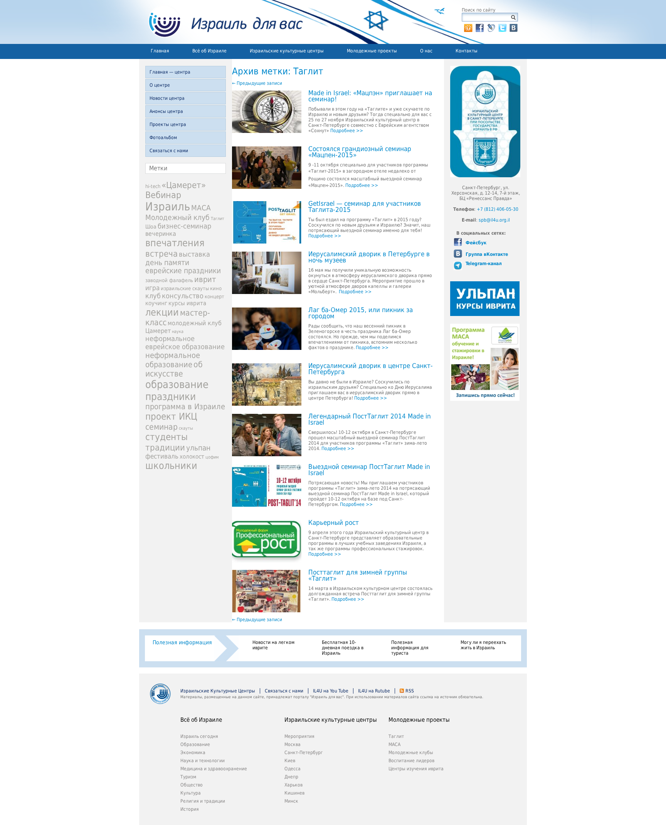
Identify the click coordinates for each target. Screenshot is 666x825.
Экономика (192, 752)
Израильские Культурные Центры (217, 691)
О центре (160, 85)
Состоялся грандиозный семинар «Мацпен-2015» (359, 152)
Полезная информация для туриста (410, 648)
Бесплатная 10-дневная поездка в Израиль (342, 648)
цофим (212, 457)
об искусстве (174, 369)
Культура (190, 793)
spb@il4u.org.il (494, 220)
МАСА (201, 207)
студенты (166, 437)
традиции (165, 447)
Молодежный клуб (177, 217)
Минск (291, 801)
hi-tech (152, 186)
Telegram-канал (483, 263)
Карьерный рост (333, 522)
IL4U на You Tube (330, 691)
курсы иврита (187, 303)
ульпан (198, 448)
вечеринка (160, 233)
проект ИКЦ (171, 416)
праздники (170, 396)
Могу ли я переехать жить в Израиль (483, 645)
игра (152, 288)
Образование (195, 744)
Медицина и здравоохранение (213, 768)
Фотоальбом (163, 137)
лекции (162, 312)
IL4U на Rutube (374, 691)
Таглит (217, 218)
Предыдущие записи (257, 83)
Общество (191, 785)
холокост (192, 456)
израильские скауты (185, 288)
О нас (426, 51)
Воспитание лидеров (411, 760)
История (189, 809)
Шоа (150, 226)
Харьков (293, 785)
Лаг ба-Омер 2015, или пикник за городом (360, 313)
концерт (214, 296)
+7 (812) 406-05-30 (497, 209)
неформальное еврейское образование (185, 342)
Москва (292, 744)
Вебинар (163, 195)
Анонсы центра (166, 111)
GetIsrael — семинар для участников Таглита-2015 (364, 206)
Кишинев (294, 793)
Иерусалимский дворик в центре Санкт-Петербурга (370, 369)
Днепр (291, 777)
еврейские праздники (183, 271)
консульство (183, 296)
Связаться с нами (169, 150)
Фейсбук (475, 242)
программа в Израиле (185, 406)
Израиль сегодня (199, 736)
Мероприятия (299, 736)
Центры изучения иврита (416, 768)
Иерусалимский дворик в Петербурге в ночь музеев (369, 257)
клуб (153, 296)
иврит (205, 279)
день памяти (167, 263)
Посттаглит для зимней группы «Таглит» (357, 575)
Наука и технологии (202, 760)
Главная (160, 51)
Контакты (467, 51)
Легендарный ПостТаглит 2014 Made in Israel (369, 419)
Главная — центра (170, 72)
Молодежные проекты (372, 51)
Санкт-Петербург (303, 752)
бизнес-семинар (184, 226)
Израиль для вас (221, 22)
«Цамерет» (183, 185)
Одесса (292, 768)
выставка (194, 254)
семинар (161, 427)
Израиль (167, 206)
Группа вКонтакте (486, 254)
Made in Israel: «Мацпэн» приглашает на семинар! (370, 96)
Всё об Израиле (209, 51)
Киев (289, 760)
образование (177, 384)
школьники (171, 465)
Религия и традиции (202, 801)
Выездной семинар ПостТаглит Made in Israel (369, 470)
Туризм (188, 777)
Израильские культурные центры (287, 51)
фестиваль (161, 456)
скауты (186, 428)
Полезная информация (182, 642)
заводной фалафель (169, 280)
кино (216, 288)
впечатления (175, 243)
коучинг (156, 303)
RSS (409, 691)
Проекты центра (168, 124)
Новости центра (167, 98)
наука (177, 331)
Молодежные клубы (410, 752)
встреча (161, 254)
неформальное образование (172, 360)
